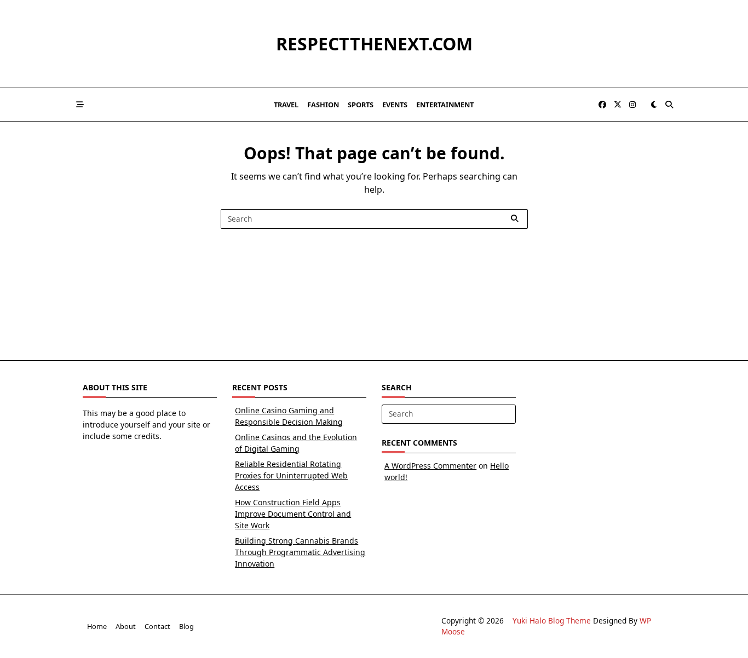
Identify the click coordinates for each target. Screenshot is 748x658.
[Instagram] (632, 104)
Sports (360, 104)
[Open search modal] (669, 104)
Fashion (323, 104)
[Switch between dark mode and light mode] (654, 104)
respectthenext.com (374, 43)
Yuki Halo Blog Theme (552, 620)
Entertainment (445, 104)
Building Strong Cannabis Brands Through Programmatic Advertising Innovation (300, 552)
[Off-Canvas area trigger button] (80, 104)
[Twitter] (618, 104)
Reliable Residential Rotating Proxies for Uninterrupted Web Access (291, 475)
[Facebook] (602, 104)
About (126, 626)
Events (394, 104)
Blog (186, 626)
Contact (157, 626)
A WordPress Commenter (430, 465)
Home (97, 626)
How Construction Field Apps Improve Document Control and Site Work (293, 513)
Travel (286, 104)
